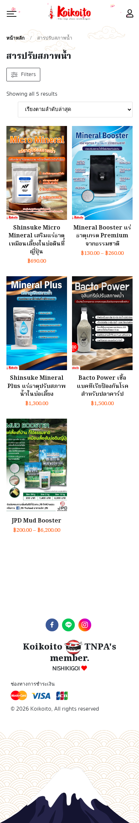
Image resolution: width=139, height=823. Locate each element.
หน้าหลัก (15, 38)
